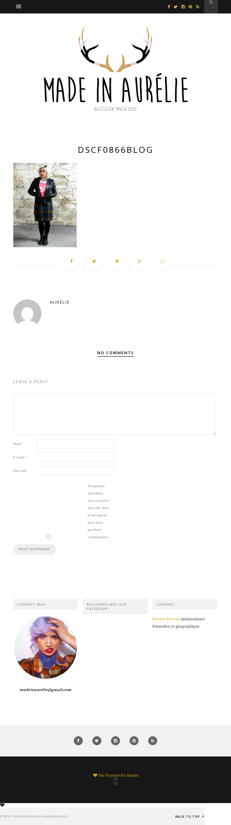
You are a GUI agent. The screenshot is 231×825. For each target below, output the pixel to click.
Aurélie (60, 302)
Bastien (133, 775)
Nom (18, 443)
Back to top (188, 816)
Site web (19, 470)
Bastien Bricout (165, 619)
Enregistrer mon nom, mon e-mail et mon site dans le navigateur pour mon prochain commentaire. (98, 511)
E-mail (19, 457)
